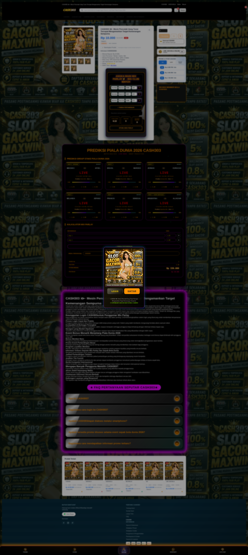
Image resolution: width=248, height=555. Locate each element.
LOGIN (115, 291)
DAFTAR (132, 291)
